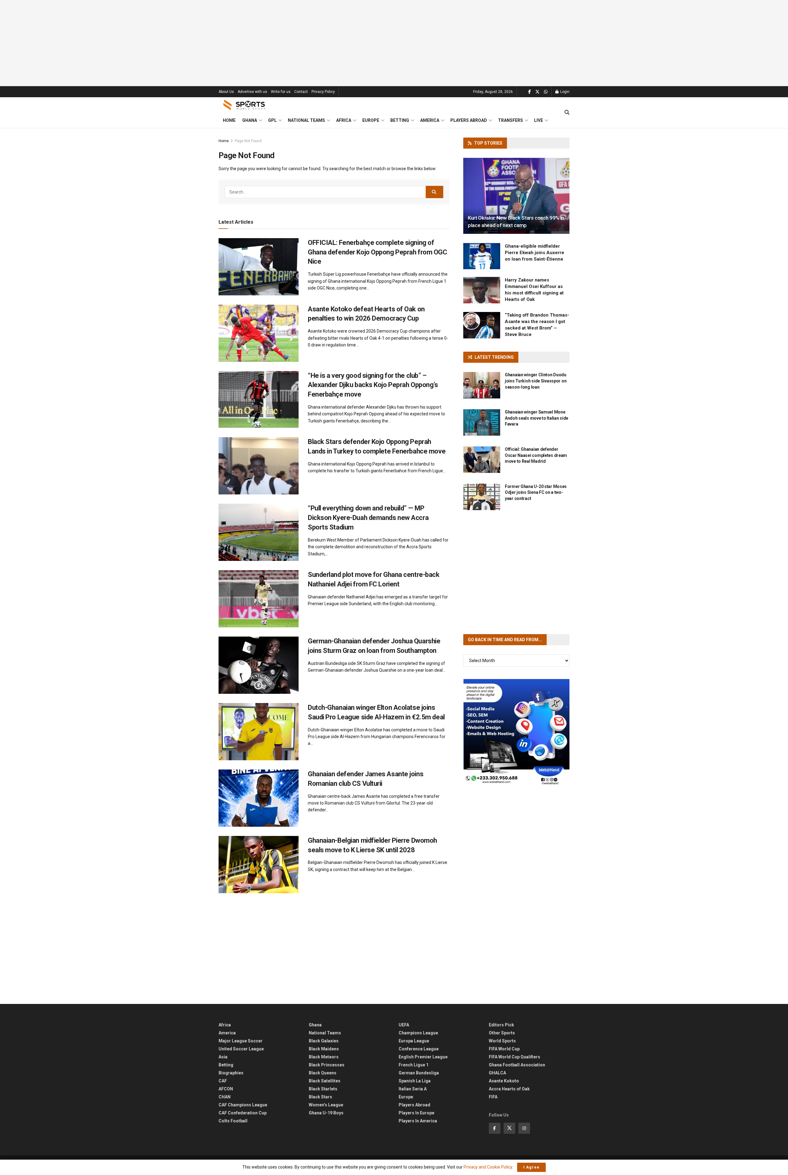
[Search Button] (567, 112)
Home (229, 120)
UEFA (404, 1024)
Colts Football (233, 1120)
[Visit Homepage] (244, 105)
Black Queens (322, 1072)
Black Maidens (324, 1048)
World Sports (502, 1040)
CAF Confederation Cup (243, 1112)
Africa (343, 120)
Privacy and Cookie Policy (488, 1167)
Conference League (419, 1048)
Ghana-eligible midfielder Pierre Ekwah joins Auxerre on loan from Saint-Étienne (534, 252)
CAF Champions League (243, 1104)
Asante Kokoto (504, 1080)
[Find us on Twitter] (537, 92)
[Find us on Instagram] (524, 1128)
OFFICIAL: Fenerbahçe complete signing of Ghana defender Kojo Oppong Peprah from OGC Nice (377, 252)
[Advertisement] (394, 43)
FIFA (493, 1096)
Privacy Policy (323, 92)
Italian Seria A (413, 1088)
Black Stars (320, 1096)
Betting (399, 120)
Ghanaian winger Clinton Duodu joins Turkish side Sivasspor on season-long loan (535, 380)
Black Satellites (324, 1080)
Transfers (510, 120)
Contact (301, 92)
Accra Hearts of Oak (509, 1088)
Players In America (418, 1120)
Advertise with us (252, 92)
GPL (272, 120)
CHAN (225, 1096)
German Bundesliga (419, 1072)
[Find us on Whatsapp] (546, 92)
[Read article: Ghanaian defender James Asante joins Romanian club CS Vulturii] (259, 798)
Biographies (231, 1072)
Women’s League (326, 1104)
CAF (223, 1080)
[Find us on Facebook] (529, 92)
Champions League (418, 1032)
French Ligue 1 (413, 1064)
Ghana (249, 120)
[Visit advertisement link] (516, 732)
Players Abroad (468, 120)
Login (564, 92)
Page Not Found (248, 141)
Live (538, 120)
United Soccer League (241, 1048)
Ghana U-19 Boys (326, 1112)
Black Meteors (324, 1056)
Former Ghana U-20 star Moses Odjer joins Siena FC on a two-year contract (536, 492)
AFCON (226, 1088)
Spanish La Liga (415, 1080)
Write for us (281, 92)
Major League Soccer (241, 1040)
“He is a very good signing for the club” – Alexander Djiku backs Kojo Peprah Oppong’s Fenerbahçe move (373, 385)
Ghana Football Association (517, 1064)
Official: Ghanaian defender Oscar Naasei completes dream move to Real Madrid (536, 455)
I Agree (531, 1167)
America (429, 120)
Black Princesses (326, 1064)
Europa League (414, 1040)
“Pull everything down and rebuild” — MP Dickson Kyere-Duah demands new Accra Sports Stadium (368, 517)
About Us (226, 92)
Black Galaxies (324, 1040)
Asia (223, 1056)
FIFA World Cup (504, 1048)
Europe (370, 120)
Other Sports (502, 1032)
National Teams (306, 120)
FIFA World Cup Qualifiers (514, 1056)
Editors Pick (501, 1024)
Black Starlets (323, 1088)
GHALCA (497, 1072)
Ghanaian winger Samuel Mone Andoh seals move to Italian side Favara (536, 418)
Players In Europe (416, 1112)
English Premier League (423, 1056)
